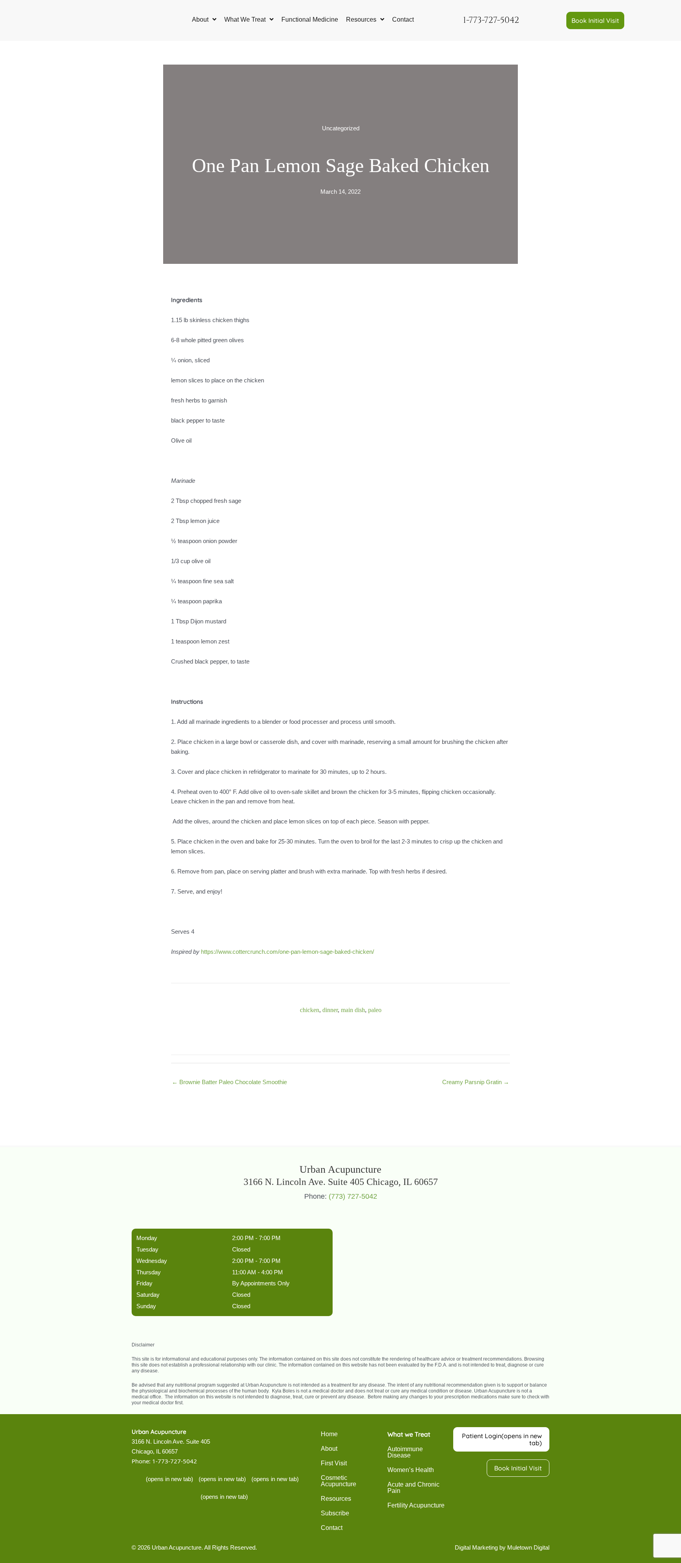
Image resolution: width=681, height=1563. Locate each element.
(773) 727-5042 (353, 1196)
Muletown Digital (528, 1547)
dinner (330, 1010)
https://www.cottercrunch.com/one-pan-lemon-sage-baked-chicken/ (287, 951)
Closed (241, 1249)
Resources (336, 1498)
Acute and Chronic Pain (413, 1487)
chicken (309, 1010)
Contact (331, 1527)
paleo (374, 1010)
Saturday (148, 1294)
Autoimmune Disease (405, 1452)
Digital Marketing (476, 1547)
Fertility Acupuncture (416, 1505)
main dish (353, 1010)
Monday (146, 1238)
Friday (144, 1283)
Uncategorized (340, 128)
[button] (595, 20)
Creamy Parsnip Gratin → (475, 1082)
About (329, 1448)
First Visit (334, 1463)
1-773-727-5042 (174, 1461)
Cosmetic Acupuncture (338, 1480)
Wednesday (151, 1260)
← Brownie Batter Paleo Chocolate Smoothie (229, 1082)
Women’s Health (410, 1470)
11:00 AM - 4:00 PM (257, 1272)
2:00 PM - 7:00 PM (256, 1238)
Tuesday (147, 1249)
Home (329, 1434)
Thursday (148, 1272)
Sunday (146, 1306)
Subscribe (335, 1513)
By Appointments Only (261, 1283)
